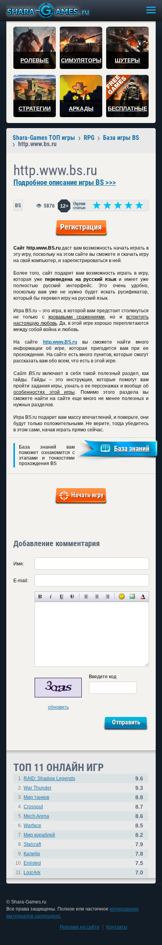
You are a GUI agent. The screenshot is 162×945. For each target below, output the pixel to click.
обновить (58, 707)
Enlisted (32, 863)
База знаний (131, 448)
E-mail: (20, 580)
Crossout (33, 806)
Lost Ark (32, 872)
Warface (32, 825)
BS (18, 205)
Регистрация (81, 227)
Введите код (102, 676)
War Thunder (38, 788)
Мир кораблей (39, 835)
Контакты (116, 927)
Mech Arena (36, 816)
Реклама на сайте (79, 927)
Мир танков (36, 797)
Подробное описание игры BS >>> (64, 182)
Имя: (18, 564)
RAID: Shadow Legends (49, 778)
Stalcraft (32, 844)
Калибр (32, 853)
